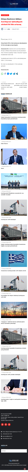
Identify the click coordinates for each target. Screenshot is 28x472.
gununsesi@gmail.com (7, 436)
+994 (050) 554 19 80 (7, 433)
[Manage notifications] (25, 469)
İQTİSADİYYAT (5, 15)
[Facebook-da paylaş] (5, 74)
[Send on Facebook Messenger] (8, 74)
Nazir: (2, 168)
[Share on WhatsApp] (2, 74)
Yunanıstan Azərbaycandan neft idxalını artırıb (13, 270)
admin (8, 29)
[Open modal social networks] (17, 74)
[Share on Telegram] (14, 74)
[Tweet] (11, 74)
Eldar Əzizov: (4, 143)
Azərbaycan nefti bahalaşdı (8, 219)
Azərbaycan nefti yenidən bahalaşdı (10, 374)
